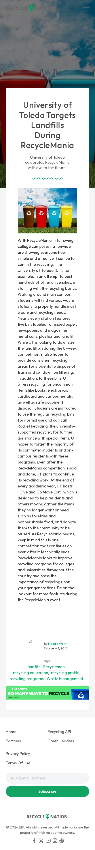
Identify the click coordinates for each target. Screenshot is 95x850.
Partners (13, 741)
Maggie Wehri (57, 644)
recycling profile (65, 672)
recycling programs (27, 678)
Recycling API (59, 731)
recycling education (30, 672)
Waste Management (65, 678)
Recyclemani (54, 666)
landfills (33, 666)
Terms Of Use (18, 762)
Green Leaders (61, 741)
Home (11, 731)
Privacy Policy (18, 753)
